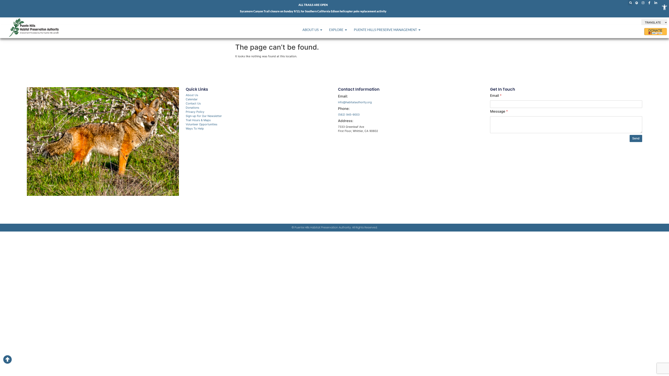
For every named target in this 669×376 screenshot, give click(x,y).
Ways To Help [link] (195, 128)
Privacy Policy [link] (195, 111)
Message (499, 111)
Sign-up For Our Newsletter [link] (204, 116)
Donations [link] (192, 107)
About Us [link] (192, 95)
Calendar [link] (192, 99)
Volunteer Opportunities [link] (201, 124)
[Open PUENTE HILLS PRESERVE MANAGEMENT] (419, 29)
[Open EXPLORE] (346, 29)
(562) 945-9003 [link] (349, 114)
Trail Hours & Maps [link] (198, 120)
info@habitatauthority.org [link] (355, 102)
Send (636, 138)
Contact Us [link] (193, 103)
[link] (664, 7)
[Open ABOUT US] (321, 29)
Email (496, 95)
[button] (630, 2)
